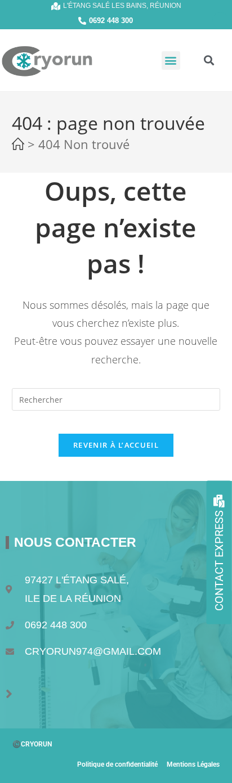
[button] (171, 60)
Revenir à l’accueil (116, 445)
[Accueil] (18, 146)
